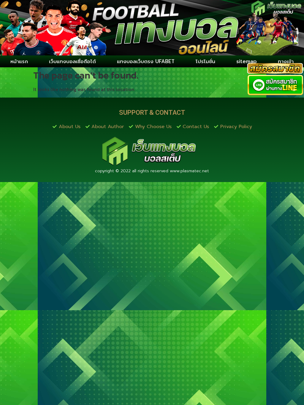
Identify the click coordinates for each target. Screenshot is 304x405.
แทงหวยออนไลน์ (84, 177)
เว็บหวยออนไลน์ (46, 177)
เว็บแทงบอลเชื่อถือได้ (72, 61)
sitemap (246, 61)
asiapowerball (120, 177)
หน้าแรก (19, 61)
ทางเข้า (286, 61)
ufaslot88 (16, 177)
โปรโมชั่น (205, 61)
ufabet (166, 177)
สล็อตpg (147, 177)
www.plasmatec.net (189, 171)
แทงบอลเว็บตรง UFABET (146, 61)
